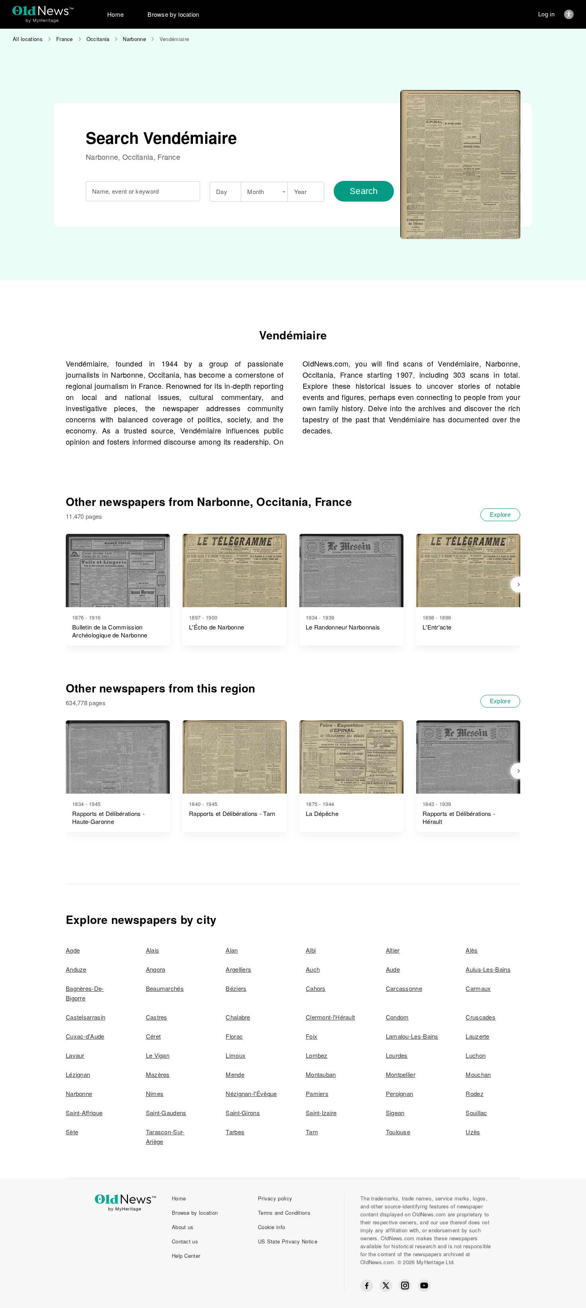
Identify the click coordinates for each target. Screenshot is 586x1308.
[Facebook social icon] (366, 1285)
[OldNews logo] (42, 10)
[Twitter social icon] (386, 1285)
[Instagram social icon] (405, 1285)
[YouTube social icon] (424, 1285)
